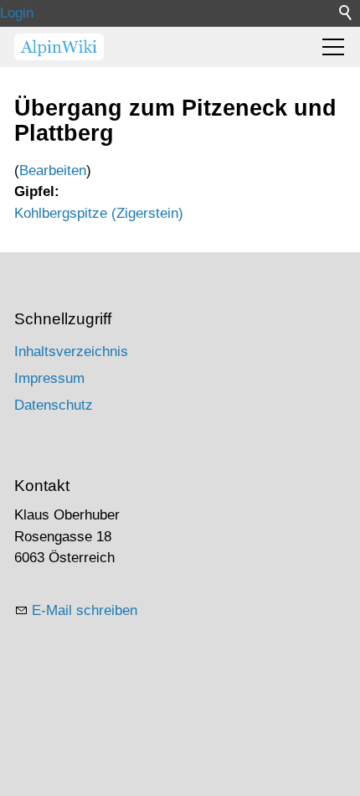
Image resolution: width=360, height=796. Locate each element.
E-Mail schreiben (84, 610)
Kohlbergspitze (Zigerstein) (98, 213)
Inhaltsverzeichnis (71, 351)
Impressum (49, 378)
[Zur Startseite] (59, 47)
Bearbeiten (52, 170)
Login (16, 13)
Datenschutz (53, 405)
